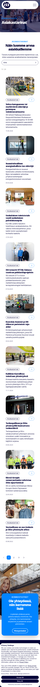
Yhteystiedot (20, 631)
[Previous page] (4, 558)
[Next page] (24, 558)
